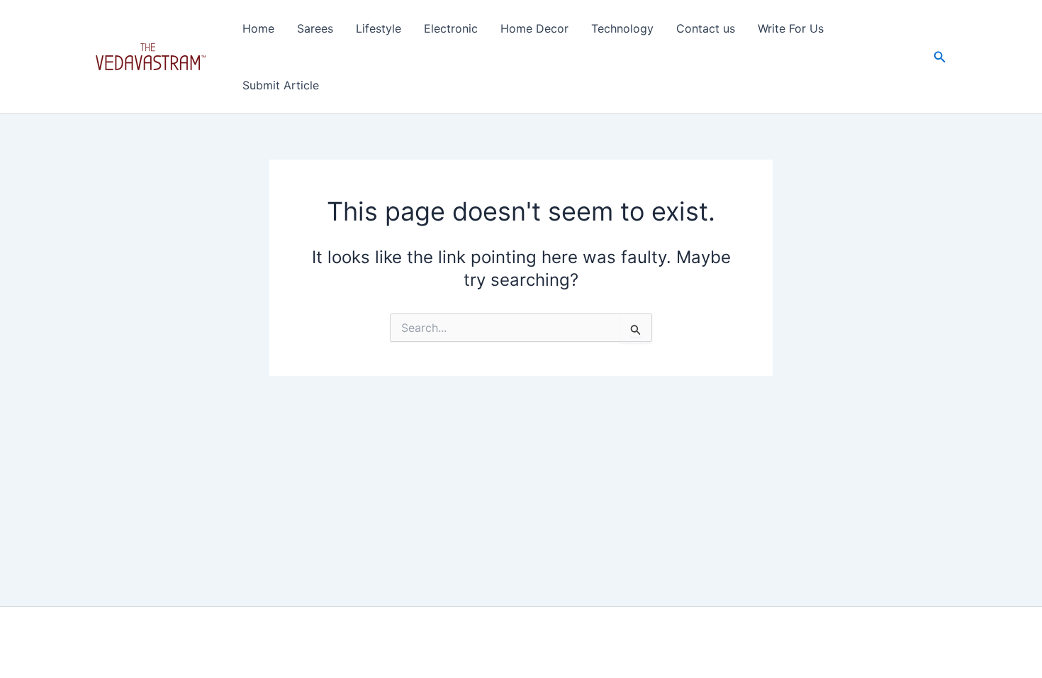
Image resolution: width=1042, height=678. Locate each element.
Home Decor (534, 28)
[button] (940, 57)
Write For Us (791, 28)
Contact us (705, 28)
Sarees (315, 28)
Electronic (451, 28)
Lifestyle (378, 28)
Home (258, 28)
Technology (622, 28)
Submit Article (280, 85)
